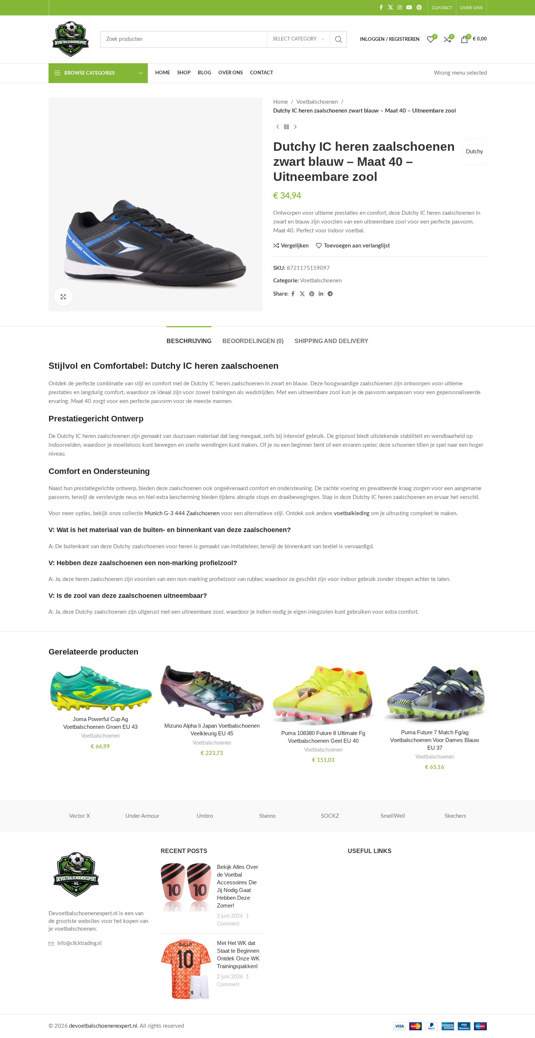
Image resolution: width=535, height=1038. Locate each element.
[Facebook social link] (381, 8)
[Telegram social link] (330, 294)
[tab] (189, 337)
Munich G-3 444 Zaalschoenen (182, 513)
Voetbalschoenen (317, 102)
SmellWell (393, 816)
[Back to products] (286, 127)
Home (280, 102)
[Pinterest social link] (419, 8)
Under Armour (142, 816)
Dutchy (474, 151)
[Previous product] (277, 127)
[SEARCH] (338, 39)
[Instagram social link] (399, 8)
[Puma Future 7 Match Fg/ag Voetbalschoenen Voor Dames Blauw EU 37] (435, 695)
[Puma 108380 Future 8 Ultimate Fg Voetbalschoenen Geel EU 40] (323, 695)
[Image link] (76, 874)
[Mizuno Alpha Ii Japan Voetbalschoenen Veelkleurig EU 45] (212, 692)
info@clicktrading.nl (79, 943)
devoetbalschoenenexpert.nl (103, 1026)
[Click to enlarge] (63, 297)
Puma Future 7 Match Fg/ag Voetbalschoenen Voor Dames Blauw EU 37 (434, 740)
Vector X (79, 816)
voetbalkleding (352, 513)
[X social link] (390, 8)
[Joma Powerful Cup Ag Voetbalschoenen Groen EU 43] (101, 688)
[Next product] (295, 127)
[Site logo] (71, 39)
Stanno (267, 816)
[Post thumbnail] (186, 895)
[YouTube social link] (409, 8)
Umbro (205, 816)
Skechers (455, 816)
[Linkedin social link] (321, 294)
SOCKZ (330, 816)
